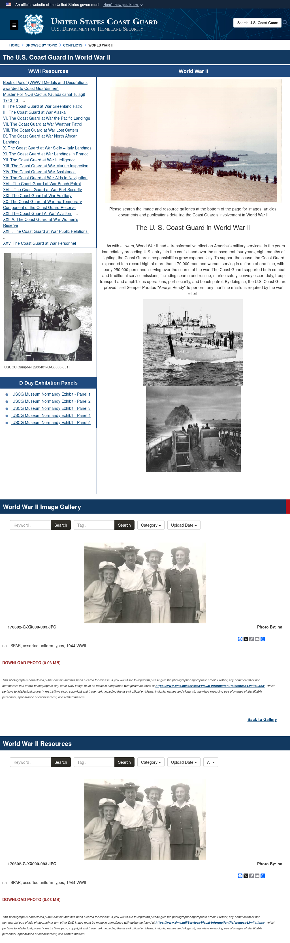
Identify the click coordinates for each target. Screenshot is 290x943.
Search (60, 525)
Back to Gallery (262, 719)
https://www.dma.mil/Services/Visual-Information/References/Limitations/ (210, 685)
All (209, 762)
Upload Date (183, 525)
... (23, 100)
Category (150, 525)
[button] (123, 5)
